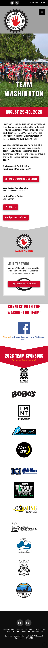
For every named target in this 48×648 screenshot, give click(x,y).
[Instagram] (17, 3)
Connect (7, 337)
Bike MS (29, 638)
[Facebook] (12, 3)
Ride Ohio (11, 631)
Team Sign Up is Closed (26, 283)
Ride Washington (35, 631)
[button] (42, 12)
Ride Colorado (9, 629)
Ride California (25, 629)
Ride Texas (21, 631)
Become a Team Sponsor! (24, 360)
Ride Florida (39, 629)
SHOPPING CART (37, 3)
